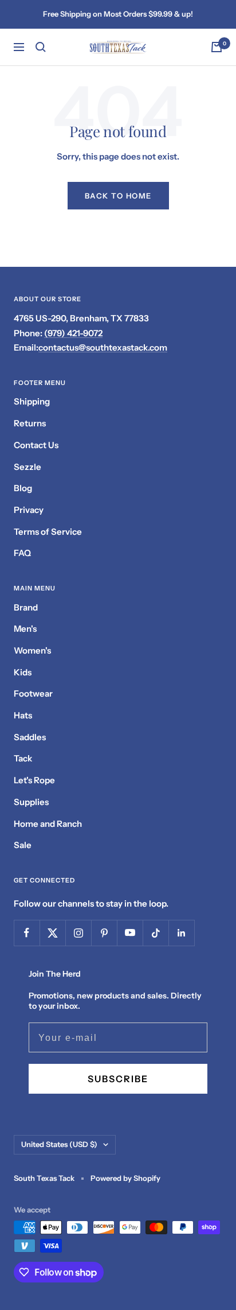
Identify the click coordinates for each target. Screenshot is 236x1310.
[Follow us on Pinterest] (104, 933)
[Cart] (216, 47)
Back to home (118, 195)
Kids (23, 672)
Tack (23, 758)
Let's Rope (34, 780)
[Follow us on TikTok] (155, 933)
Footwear (33, 693)
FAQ (22, 552)
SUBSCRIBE (118, 1078)
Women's (32, 650)
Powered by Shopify (125, 1178)
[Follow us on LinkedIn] (181, 933)
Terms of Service (48, 531)
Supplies (31, 801)
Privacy (29, 509)
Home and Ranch (48, 823)
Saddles (30, 737)
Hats (23, 715)
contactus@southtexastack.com (102, 347)
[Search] (41, 47)
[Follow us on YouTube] (130, 933)
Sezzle (27, 466)
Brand (26, 607)
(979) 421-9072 (73, 333)
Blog (23, 488)
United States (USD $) (59, 1144)
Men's (25, 628)
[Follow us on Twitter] (52, 933)
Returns (30, 423)
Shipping (32, 401)
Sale (23, 844)
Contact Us (36, 445)
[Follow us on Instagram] (78, 933)
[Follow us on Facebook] (27, 933)
